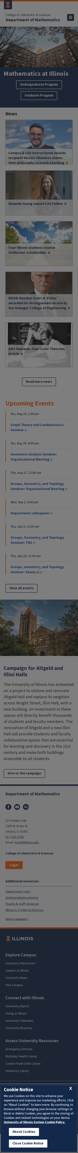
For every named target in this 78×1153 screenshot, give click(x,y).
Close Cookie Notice (28, 1143)
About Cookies (24, 1131)
